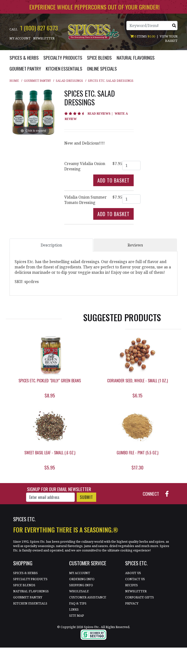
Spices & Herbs (25, 573)
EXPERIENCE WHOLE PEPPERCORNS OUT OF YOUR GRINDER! (94, 6)
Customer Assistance (87, 597)
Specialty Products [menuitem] (62, 57)
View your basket (169, 38)
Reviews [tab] (135, 245)
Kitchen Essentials (30, 603)
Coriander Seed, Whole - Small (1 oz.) (137, 381)
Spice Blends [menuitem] (99, 57)
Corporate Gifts (139, 597)
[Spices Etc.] (93, 31)
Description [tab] (51, 245)
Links (74, 609)
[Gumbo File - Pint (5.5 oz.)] (137, 427)
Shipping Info (81, 585)
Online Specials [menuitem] (102, 68)
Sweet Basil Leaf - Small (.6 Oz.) (49, 453)
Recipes (131, 585)
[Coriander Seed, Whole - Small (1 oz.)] (137, 355)
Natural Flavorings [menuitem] (136, 57)
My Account (19, 38)
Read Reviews (101, 113)
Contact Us (135, 579)
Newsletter (44, 38)
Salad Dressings (69, 81)
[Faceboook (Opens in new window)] (169, 493)
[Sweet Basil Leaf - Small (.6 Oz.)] (49, 427)
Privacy (131, 603)
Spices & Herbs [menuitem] (24, 57)
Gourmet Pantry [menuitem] (25, 68)
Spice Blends (24, 585)
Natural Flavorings (31, 591)
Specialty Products (30, 579)
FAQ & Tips (77, 603)
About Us (133, 573)
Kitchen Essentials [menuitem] (64, 68)
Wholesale (79, 591)
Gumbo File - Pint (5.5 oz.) (137, 453)
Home (14, 81)
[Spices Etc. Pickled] (49, 355)
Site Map (76, 615)
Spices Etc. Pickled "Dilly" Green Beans (50, 381)
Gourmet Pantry (37, 81)
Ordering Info (81, 579)
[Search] (174, 25)
